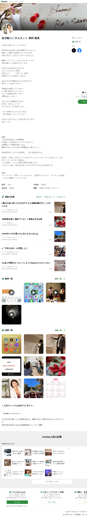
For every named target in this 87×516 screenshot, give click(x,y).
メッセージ (78, 38)
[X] (74, 50)
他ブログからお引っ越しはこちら (16, 506)
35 (51, 225)
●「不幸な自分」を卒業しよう (15, 248)
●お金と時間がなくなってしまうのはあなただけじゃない (26, 263)
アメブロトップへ (52, 482)
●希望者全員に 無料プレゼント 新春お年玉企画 (22, 219)
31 (51, 254)
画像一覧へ (59, 330)
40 (51, 239)
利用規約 (78, 514)
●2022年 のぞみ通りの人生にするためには (20, 234)
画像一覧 (78, 41)
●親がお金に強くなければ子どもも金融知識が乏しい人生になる (26, 204)
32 (51, 269)
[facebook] (79, 50)
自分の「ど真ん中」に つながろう (50, 197)
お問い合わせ (68, 514)
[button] (17, 502)
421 (51, 212)
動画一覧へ (59, 279)
